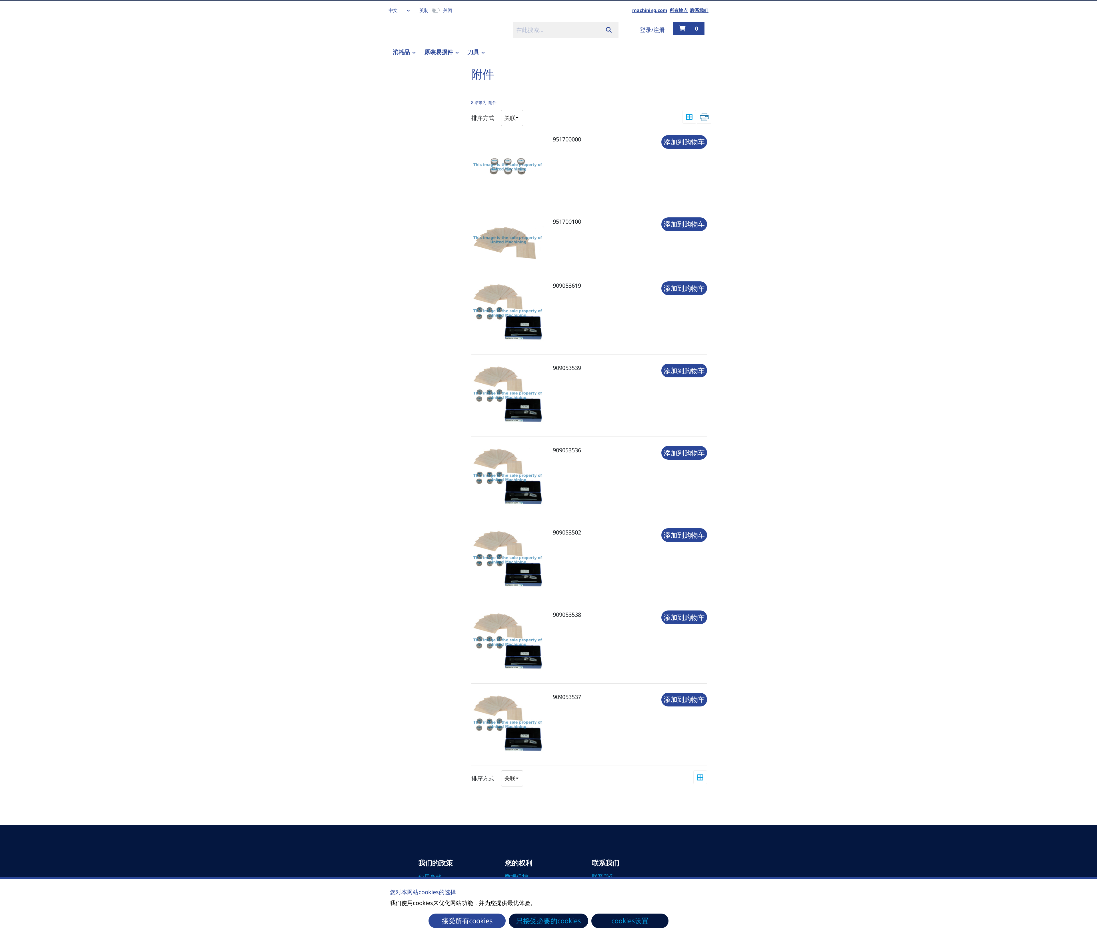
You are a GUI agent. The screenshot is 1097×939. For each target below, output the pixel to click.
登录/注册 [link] (652, 30)
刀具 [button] (473, 52)
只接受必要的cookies (548, 920)
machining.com (649, 10)
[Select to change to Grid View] (689, 117)
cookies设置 (629, 920)
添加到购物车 (684, 141)
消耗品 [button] (401, 52)
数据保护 (516, 876)
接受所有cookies (467, 920)
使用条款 (430, 876)
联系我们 (699, 10)
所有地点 (679, 10)
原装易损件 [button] (439, 52)
